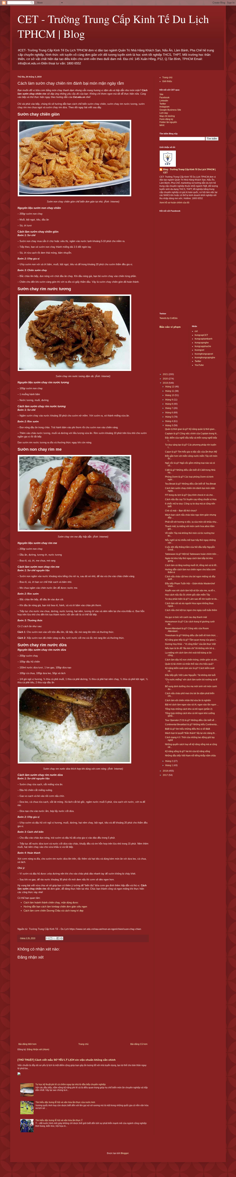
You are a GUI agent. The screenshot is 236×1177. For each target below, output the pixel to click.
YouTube (199, 365)
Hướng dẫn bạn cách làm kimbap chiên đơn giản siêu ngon (55, 906)
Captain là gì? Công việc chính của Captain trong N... (191, 433)
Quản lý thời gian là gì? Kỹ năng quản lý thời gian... (190, 429)
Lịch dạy (163, 113)
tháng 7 (169, 408)
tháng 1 (169, 765)
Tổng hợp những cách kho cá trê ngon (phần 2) (188, 709)
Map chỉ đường (167, 116)
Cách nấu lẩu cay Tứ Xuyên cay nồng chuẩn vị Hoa (190, 499)
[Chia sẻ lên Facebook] (58, 938)
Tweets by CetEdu (168, 318)
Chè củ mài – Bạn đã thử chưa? (181, 510)
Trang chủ (83, 1044)
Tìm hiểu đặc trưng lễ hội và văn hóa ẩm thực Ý (59, 1120)
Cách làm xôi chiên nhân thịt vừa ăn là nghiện (188, 700)
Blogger (125, 1153)
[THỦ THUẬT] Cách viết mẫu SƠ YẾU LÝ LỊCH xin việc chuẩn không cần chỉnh (67, 1059)
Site (161, 94)
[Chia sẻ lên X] (54, 938)
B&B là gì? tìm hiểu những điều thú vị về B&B (187, 729)
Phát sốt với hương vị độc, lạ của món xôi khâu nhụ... (191, 522)
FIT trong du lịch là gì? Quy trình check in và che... (189, 495)
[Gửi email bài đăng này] (47, 938)
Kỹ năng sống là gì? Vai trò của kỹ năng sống (187, 751)
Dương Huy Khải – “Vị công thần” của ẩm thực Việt (190, 644)
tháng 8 (169, 404)
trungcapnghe (202, 342)
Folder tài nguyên (168, 122)
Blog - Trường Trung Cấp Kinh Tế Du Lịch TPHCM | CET (189, 171)
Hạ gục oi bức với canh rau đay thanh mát (186, 617)
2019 (166, 383)
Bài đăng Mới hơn (27, 1044)
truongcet (199, 350)
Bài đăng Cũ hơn (139, 1044)
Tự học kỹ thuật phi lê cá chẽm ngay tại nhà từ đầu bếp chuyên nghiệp (70, 1084)
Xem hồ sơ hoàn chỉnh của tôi (174, 202)
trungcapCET (201, 335)
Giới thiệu (167, 81)
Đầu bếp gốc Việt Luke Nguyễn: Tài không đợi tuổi (190, 675)
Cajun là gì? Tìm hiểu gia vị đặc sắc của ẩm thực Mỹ (191, 451)
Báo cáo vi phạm (170, 326)
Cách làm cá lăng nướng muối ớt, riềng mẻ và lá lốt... (191, 565)
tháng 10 (170, 395)
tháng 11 (170, 391)
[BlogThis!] (51, 938)
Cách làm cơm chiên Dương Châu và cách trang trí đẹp (53, 910)
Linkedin (163, 100)
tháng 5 (169, 417)
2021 (166, 374)
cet (196, 331)
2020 (166, 378)
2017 (166, 775)
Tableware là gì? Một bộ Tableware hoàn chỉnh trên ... (191, 554)
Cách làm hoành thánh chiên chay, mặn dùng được (51, 902)
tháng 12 (170, 386)
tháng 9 (169, 399)
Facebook (164, 97)
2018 (166, 771)
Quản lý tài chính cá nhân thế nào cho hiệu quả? (189, 664)
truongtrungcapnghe (205, 357)
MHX (161, 125)
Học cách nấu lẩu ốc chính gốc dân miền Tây (187, 594)
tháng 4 (169, 421)
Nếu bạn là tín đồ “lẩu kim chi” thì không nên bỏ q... (190, 648)
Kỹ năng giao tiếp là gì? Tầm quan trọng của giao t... (191, 640)
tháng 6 (169, 412)
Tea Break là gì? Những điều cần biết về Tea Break (190, 484)
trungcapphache (203, 346)
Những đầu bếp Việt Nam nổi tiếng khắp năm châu (190, 755)
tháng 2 (169, 761)
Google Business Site (170, 110)
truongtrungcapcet (204, 354)
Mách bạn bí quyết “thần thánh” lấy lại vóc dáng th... (190, 733)
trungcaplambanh (203, 338)
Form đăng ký (166, 119)
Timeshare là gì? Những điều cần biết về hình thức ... (191, 635)
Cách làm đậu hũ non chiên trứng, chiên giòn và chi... (191, 659)
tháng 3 (169, 425)
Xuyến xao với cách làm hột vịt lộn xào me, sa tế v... (190, 590)
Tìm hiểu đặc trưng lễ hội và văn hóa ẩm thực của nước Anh (65, 1102)
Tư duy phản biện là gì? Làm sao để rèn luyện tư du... (191, 599)
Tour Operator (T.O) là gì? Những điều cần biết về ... (190, 720)
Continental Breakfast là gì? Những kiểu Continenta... (191, 724)
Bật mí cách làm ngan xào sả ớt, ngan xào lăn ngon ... (191, 704)
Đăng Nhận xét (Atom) (38, 1049)
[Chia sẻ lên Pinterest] (61, 938)
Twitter (162, 103)
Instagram (164, 106)
